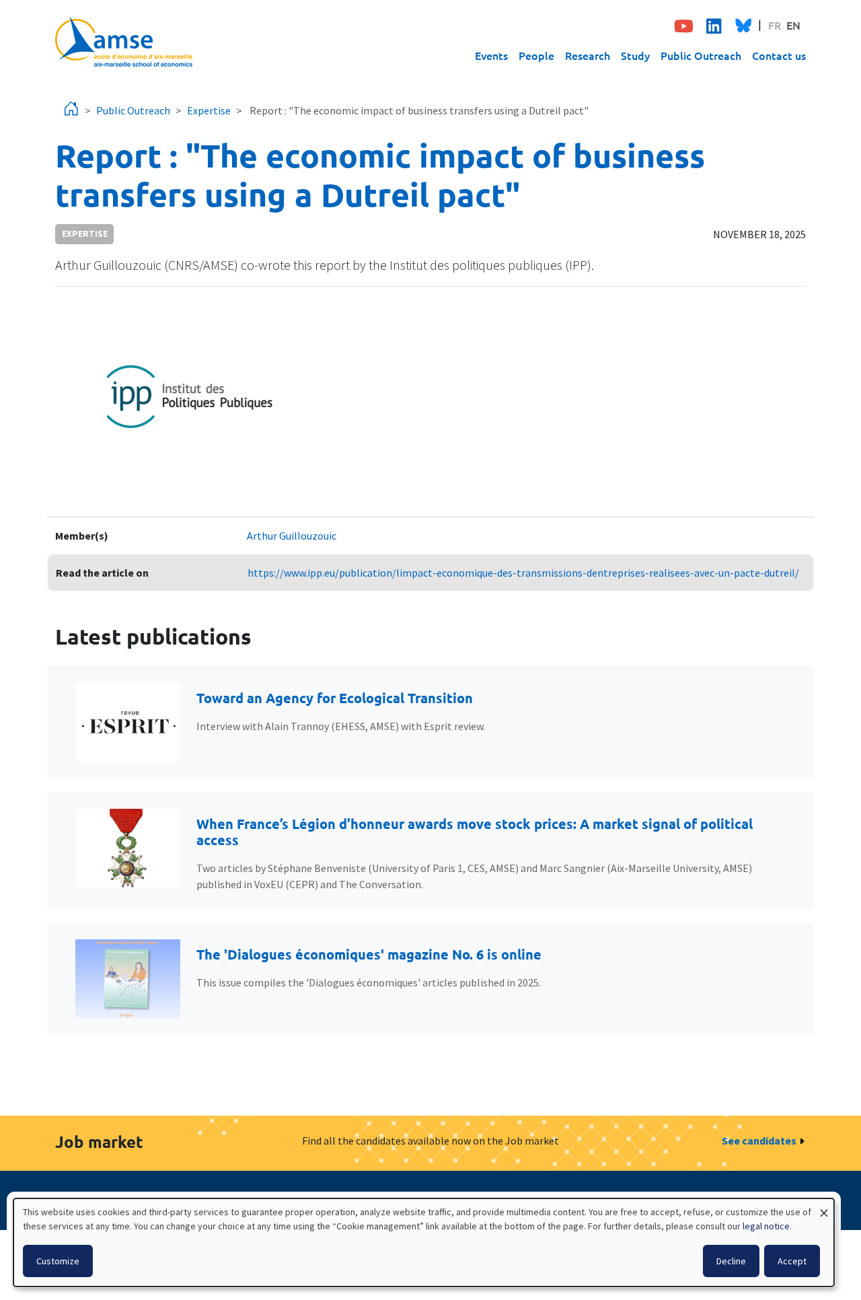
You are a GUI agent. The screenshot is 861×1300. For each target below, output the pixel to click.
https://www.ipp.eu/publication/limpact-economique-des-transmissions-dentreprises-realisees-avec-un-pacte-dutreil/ (523, 572)
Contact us (779, 55)
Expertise (209, 110)
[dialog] (423, 1242)
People (536, 55)
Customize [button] (57, 1261)
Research (587, 55)
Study (635, 55)
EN (793, 24)
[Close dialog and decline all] (824, 1206)
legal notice (766, 1226)
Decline (731, 1261)
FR (774, 24)
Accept (792, 1261)
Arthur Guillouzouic (291, 535)
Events (491, 55)
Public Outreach (701, 55)
